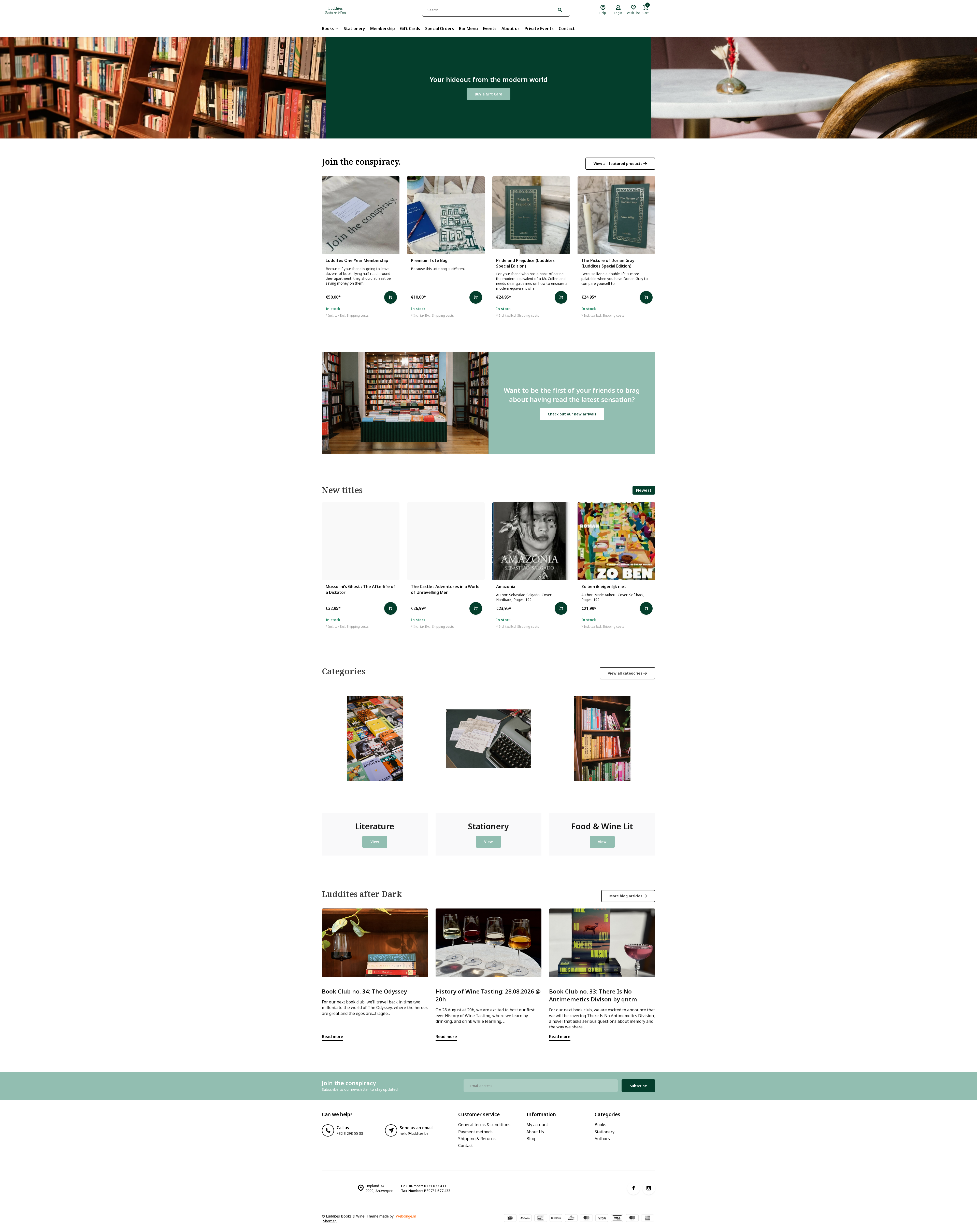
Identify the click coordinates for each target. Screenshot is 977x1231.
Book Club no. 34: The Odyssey (364, 991)
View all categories (625, 673)
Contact (567, 28)
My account (537, 1124)
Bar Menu (468, 28)
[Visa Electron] (617, 1218)
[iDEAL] (510, 1218)
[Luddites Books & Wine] (352, 10)
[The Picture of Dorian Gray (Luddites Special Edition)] (616, 215)
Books (328, 28)
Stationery (354, 28)
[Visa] (601, 1218)
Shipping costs (358, 315)
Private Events (539, 28)
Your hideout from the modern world (489, 79)
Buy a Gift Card (488, 94)
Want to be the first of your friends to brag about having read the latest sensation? (572, 395)
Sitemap (330, 1221)
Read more (332, 1036)
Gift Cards (410, 28)
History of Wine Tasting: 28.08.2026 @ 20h (488, 995)
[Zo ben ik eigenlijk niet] (616, 541)
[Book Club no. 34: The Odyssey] (375, 942)
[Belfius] (556, 1218)
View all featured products (618, 163)
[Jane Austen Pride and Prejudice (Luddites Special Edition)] (531, 215)
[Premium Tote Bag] (446, 215)
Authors (602, 1138)
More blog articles (625, 895)
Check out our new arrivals (572, 414)
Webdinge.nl (406, 1216)
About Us (535, 1132)
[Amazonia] (531, 541)
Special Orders (439, 28)
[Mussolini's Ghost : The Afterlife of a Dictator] (360, 541)
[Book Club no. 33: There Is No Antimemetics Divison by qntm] (602, 942)
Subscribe (638, 1085)
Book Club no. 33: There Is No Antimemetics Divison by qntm (593, 995)
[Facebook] (633, 1188)
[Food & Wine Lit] (602, 749)
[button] (656, 558)
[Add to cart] (390, 297)
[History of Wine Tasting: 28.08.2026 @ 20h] (489, 942)
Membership (382, 28)
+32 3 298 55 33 (350, 1133)
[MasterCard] (586, 1218)
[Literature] (375, 749)
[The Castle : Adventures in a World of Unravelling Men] (446, 541)
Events (489, 28)
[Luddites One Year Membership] (360, 215)
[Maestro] (632, 1218)
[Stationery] (489, 749)
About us (510, 28)
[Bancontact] (540, 1218)
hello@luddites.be (414, 1133)
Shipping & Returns (477, 1138)
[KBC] (571, 1218)
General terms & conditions (484, 1124)
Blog (530, 1138)
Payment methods (475, 1132)
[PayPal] (525, 1218)
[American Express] (647, 1218)
